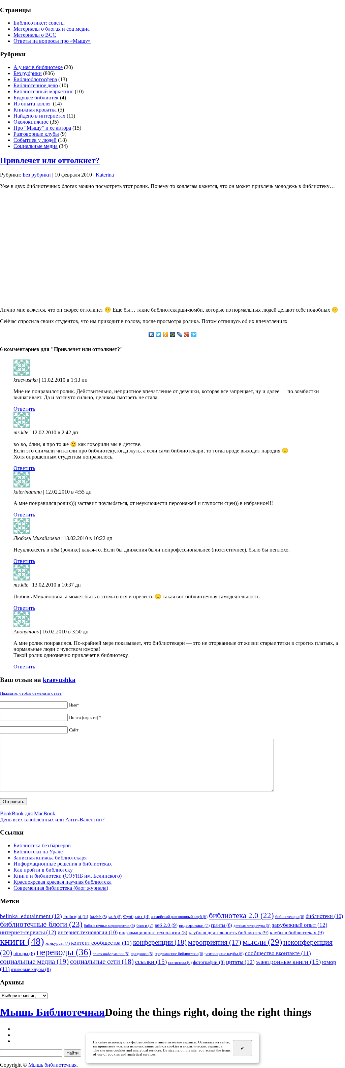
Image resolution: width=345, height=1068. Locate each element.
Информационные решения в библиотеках (62, 864)
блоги (144, 925)
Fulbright (75, 916)
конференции (160, 942)
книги (22, 941)
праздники (142, 954)
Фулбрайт (136, 916)
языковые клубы (31, 969)
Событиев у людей (35, 140)
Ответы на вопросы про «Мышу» (52, 41)
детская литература (252, 926)
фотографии (209, 962)
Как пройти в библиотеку (43, 870)
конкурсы (57, 943)
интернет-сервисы (28, 932)
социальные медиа (34, 961)
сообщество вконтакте (278, 953)
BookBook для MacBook (27, 813)
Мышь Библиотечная (52, 1012)
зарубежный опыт (299, 924)
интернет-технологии (88, 932)
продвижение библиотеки (179, 953)
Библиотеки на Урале (38, 851)
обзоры (24, 953)
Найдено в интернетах (39, 116)
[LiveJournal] (179, 334)
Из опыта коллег (32, 103)
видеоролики (194, 925)
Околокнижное (31, 122)
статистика (180, 962)
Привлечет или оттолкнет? (50, 160)
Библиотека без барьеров (42, 845)
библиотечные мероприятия (109, 926)
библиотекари (289, 916)
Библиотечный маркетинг (43, 91)
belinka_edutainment (31, 916)
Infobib (98, 917)
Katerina (105, 175)
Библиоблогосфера (35, 79)
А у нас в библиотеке (38, 67)
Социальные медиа (35, 146)
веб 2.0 (166, 925)
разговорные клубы (224, 953)
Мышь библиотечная (52, 1065)
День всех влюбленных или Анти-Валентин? (52, 819)
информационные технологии (153, 932)
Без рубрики (27, 73)
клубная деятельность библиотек (229, 932)
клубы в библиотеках (297, 932)
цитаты (240, 962)
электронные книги (288, 961)
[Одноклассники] (165, 334)
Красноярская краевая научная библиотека (62, 882)
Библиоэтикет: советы (39, 23)
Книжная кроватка (35, 110)
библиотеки (324, 916)
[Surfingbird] (193, 334)
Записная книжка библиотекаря (50, 857)
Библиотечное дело (35, 85)
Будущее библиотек (36, 97)
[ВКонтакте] (151, 334)
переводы (63, 952)
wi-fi (115, 917)
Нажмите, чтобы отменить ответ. (31, 693)
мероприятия (214, 942)
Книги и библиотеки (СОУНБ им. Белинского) (67, 876)
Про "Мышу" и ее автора (42, 128)
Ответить (24, 409)
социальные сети (102, 961)
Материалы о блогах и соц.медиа (51, 29)
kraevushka (59, 679)
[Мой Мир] (172, 334)
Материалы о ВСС (34, 35)
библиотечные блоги (41, 924)
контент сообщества (101, 943)
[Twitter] (158, 334)
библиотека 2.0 (241, 915)
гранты (221, 925)
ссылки (151, 961)
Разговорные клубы (36, 134)
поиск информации (111, 954)
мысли (262, 941)
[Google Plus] (186, 334)
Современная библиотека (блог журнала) (60, 888)
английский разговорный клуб (179, 916)
